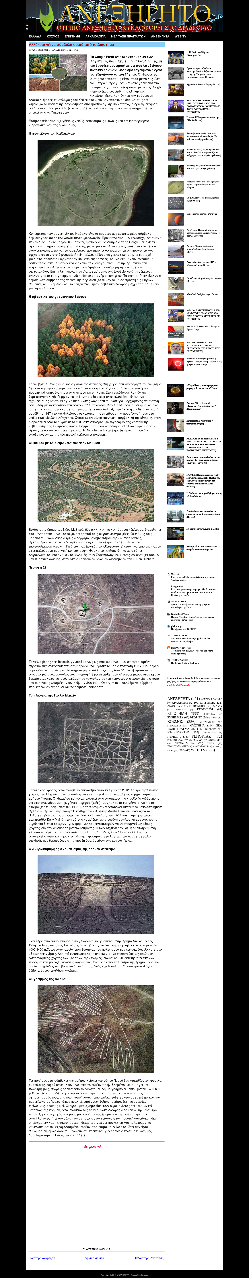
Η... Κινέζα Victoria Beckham (185, 663)
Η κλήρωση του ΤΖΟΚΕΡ (183, 629)
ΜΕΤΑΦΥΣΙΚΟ (207, 722)
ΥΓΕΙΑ (210, 743)
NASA (170, 750)
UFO (182, 750)
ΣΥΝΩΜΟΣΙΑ (191, 740)
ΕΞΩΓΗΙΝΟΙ (205, 709)
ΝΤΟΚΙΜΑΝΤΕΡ (178, 732)
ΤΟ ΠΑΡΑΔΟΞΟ (179, 660)
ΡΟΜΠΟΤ (172, 740)
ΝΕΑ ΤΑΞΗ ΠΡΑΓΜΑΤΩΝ (128, 36)
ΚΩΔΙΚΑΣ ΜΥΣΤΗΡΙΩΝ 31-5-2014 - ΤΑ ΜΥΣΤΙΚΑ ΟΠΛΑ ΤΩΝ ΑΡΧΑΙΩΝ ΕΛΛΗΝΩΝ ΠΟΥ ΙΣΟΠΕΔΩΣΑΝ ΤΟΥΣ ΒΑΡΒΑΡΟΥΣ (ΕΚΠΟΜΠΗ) (203, 444)
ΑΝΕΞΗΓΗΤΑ (160, 36)
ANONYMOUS (200, 746)
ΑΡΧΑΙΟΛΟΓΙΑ (95, 36)
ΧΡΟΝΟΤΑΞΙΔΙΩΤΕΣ (177, 746)
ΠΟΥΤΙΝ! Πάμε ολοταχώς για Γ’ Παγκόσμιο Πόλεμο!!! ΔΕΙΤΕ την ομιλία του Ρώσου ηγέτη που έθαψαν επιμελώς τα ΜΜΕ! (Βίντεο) (203, 480)
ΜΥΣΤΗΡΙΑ (72, 50)
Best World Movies (181, 647)
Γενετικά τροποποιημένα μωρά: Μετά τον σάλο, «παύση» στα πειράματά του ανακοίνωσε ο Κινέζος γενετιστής (194, 592)
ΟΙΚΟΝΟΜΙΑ (209, 732)
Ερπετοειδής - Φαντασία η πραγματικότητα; (199, 422)
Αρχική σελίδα (94, 1258)
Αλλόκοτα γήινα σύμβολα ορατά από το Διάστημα (71, 45)
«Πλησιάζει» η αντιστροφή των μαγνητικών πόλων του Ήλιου (202, 387)
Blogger (144, 1275)
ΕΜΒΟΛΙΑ (181, 710)
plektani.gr (176, 626)
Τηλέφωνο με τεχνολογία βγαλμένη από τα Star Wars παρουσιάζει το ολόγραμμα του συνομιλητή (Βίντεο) (204, 152)
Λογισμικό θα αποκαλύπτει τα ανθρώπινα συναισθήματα (201, 548)
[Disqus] (97, 1200)
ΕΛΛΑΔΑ (35, 36)
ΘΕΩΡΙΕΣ (196, 717)
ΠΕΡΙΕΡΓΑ (174, 736)
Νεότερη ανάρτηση (42, 1258)
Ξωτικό (175, 574)
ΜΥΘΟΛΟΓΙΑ (174, 725)
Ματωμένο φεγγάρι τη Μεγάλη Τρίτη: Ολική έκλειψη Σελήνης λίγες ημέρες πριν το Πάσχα (204, 361)
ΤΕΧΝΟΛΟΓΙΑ (184, 743)
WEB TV (198, 750)
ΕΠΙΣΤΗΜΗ (72, 36)
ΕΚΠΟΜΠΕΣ (197, 706)
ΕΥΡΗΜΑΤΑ (175, 717)
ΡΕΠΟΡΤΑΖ (201, 736)
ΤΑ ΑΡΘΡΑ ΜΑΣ (213, 740)
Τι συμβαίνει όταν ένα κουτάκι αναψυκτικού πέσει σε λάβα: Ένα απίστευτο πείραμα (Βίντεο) (202, 136)
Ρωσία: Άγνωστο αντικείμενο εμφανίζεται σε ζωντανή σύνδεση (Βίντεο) (203, 514)
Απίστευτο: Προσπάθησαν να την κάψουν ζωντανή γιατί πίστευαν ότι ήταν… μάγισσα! (203, 233)
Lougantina (177, 586)
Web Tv (180, 36)
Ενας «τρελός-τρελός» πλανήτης (202, 214)
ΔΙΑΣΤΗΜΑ (207, 702)
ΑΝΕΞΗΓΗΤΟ (123, 1275)
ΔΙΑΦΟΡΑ (173, 706)
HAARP (216, 746)
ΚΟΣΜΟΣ (53, 36)
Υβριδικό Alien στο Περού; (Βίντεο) (203, 84)
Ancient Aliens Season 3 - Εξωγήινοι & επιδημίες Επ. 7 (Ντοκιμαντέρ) (201, 406)
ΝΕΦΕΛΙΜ (210, 729)
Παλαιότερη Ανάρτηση (149, 1258)
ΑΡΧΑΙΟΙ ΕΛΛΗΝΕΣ (211, 699)
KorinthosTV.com (180, 614)
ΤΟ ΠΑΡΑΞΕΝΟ (179, 635)
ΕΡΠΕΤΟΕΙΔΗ (209, 714)
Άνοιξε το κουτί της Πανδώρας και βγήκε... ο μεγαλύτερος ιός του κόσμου (203, 184)
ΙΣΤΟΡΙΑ (212, 717)
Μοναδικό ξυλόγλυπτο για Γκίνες (202, 294)
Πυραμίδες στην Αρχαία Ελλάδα (202, 528)
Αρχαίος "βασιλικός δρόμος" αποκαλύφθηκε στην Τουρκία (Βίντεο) (200, 249)
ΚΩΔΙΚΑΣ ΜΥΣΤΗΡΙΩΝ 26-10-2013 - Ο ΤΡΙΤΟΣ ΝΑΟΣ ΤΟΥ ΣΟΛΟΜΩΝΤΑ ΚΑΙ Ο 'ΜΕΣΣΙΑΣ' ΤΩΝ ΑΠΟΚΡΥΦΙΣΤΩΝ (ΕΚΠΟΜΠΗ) (203, 106)
